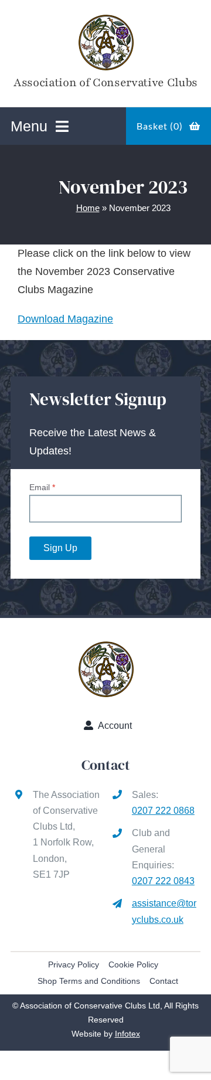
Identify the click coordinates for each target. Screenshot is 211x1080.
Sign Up (60, 548)
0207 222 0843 (163, 881)
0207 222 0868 (163, 811)
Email (42, 487)
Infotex (127, 1033)
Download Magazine (65, 319)
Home (88, 208)
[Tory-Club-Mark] (106, 17)
